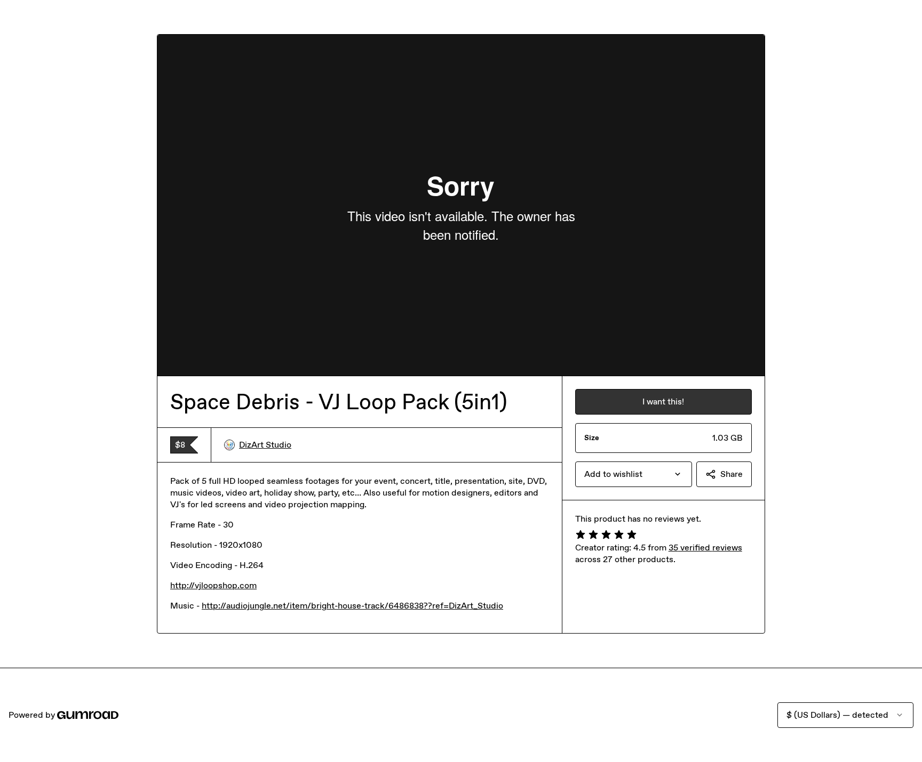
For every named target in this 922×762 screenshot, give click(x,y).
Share (731, 474)
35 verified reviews (705, 547)
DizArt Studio (265, 445)
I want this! (663, 401)
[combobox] (633, 474)
